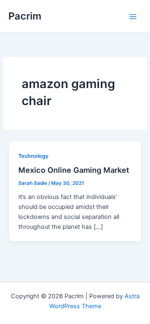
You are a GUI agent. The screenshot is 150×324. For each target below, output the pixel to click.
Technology (33, 156)
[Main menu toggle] (133, 16)
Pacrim (24, 16)
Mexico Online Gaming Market (73, 169)
